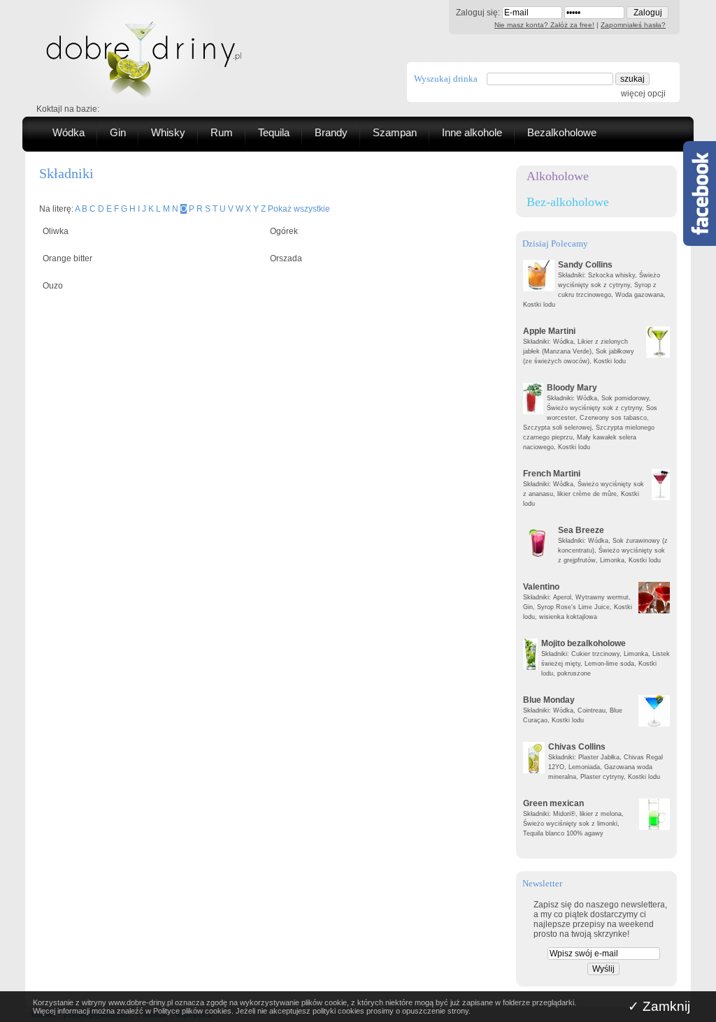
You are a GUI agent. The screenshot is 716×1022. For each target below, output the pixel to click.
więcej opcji (643, 93)
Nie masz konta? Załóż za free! (544, 25)
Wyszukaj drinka (446, 78)
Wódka (68, 132)
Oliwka (56, 231)
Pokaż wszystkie (299, 209)
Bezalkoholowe (561, 132)
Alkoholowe (558, 176)
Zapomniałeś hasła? (633, 25)
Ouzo (53, 286)
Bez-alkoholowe (568, 202)
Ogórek (284, 231)
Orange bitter (67, 258)
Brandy (331, 132)
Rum (221, 132)
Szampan (395, 132)
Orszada (286, 258)
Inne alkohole (472, 132)
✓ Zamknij (659, 1006)
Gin (118, 132)
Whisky (168, 132)
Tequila (273, 132)
